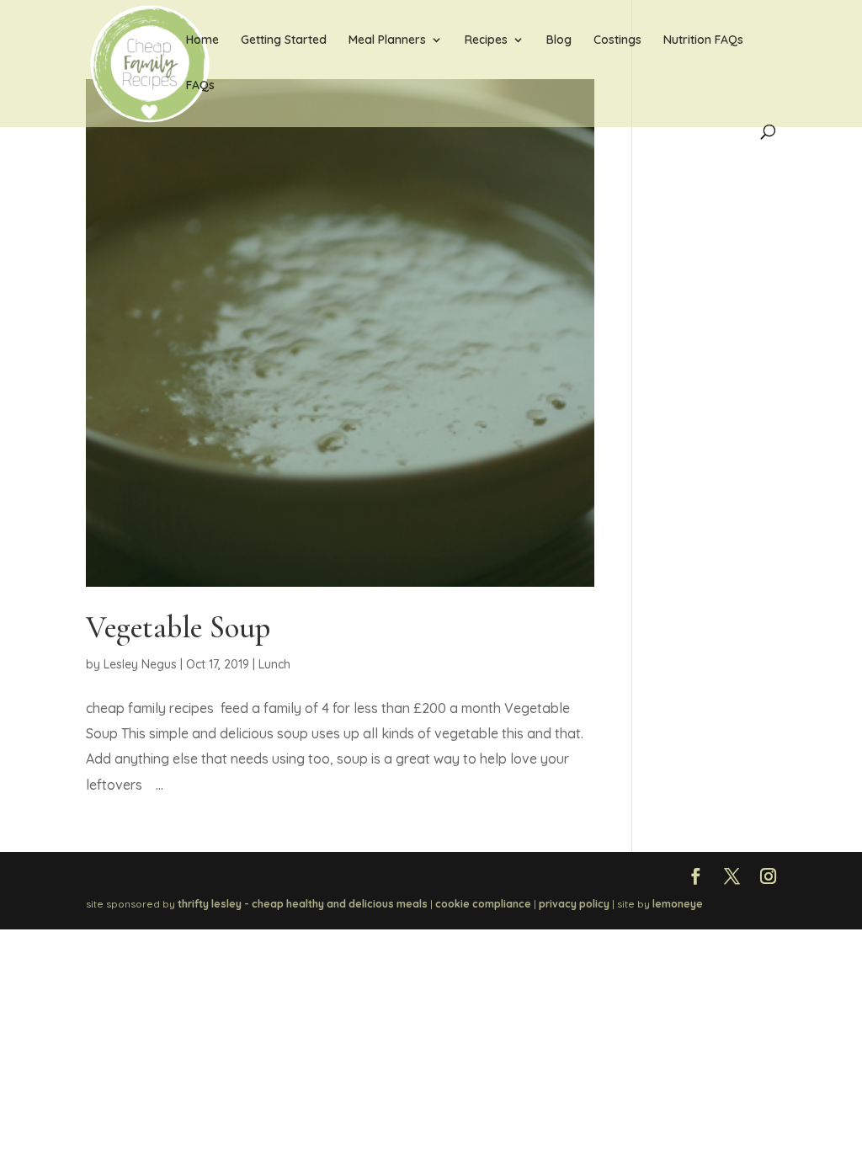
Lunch (274, 664)
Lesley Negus (140, 664)
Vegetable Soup (178, 628)
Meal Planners (387, 40)
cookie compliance (483, 903)
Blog (559, 40)
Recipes (486, 40)
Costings (617, 40)
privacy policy (574, 903)
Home (202, 40)
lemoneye (677, 903)
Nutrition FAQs (703, 40)
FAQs (200, 86)
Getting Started (284, 40)
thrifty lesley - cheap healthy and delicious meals (303, 903)
